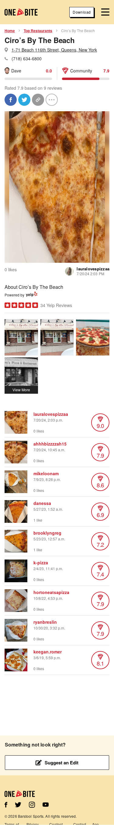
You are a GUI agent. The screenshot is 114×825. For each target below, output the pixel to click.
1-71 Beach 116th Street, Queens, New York (54, 50)
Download (82, 12)
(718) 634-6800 (27, 58)
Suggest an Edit (61, 762)
